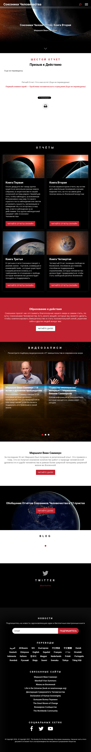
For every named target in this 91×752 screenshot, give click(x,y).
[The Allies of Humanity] (22, 4)
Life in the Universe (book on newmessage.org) (45, 688)
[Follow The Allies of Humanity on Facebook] (32, 729)
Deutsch (13, 652)
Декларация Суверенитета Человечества (45, 692)
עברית (67, 652)
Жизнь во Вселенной (45, 684)
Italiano (23, 656)
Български (43, 648)
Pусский (25, 660)
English (36, 652)
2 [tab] (45, 434)
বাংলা (33, 648)
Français (58, 652)
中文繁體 (68, 648)
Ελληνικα (24, 652)
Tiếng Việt (76, 660)
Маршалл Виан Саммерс (45, 677)
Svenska (54, 660)
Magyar (43, 656)
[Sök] (80, 4)
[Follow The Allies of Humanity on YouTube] (50, 729)
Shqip (35, 660)
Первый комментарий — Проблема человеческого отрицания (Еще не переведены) (46, 86)
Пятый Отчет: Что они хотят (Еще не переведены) (45, 82)
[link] (45, 106)
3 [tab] (48, 434)
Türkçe (65, 660)
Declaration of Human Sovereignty (45, 696)
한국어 (33, 656)
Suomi (44, 660)
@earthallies (45, 585)
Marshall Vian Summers (45, 681)
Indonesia (11, 656)
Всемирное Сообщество (45, 707)
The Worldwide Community (45, 711)
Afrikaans (23, 648)
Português (79, 656)
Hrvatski (78, 652)
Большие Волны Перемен (45, 699)
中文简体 (56, 648)
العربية (12, 648)
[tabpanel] (24, 389)
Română (13, 660)
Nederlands (56, 656)
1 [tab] (42, 434)
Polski (68, 656)
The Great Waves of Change (45, 703)
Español (46, 652)
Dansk (78, 648)
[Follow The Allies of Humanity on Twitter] (41, 729)
